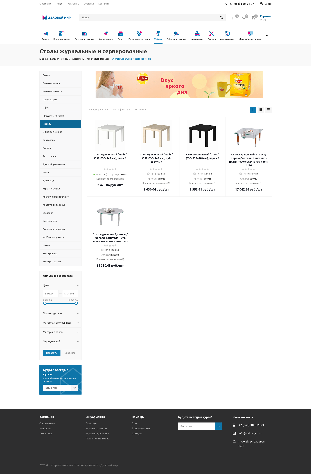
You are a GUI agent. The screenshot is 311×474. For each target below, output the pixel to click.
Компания (46, 417)
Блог (135, 423)
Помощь (91, 423)
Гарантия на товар (97, 438)
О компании (47, 423)
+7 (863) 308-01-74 (251, 425)
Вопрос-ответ (141, 428)
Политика (45, 433)
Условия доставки (97, 433)
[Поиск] (221, 17)
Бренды (137, 433)
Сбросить (70, 353)
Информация (95, 417)
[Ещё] (268, 35)
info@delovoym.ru (249, 433)
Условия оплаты (96, 428)
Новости (45, 428)
